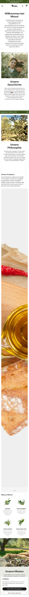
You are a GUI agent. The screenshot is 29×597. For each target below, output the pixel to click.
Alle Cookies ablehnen (14, 593)
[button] (26, 6)
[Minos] (14, 6)
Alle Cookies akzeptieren (14, 589)
